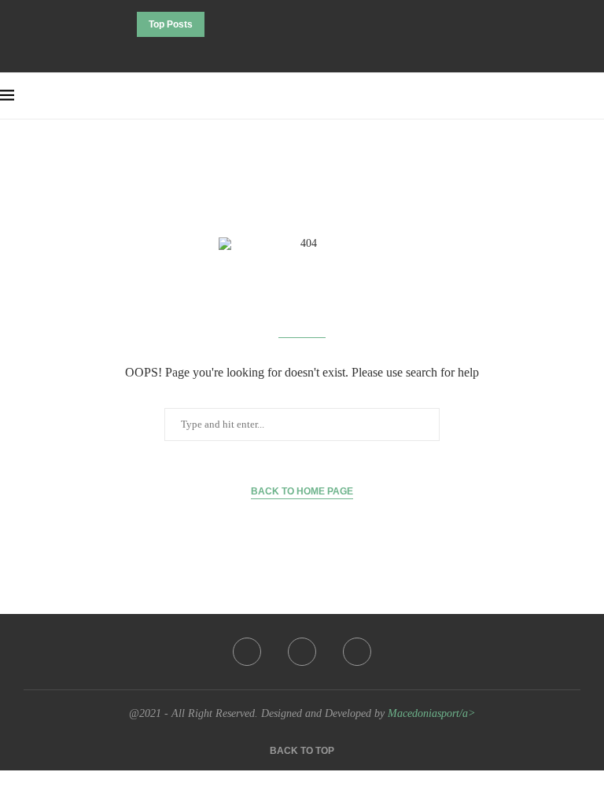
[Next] (240, 24)
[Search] (596, 96)
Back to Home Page (302, 491)
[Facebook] (281, 51)
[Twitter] (302, 51)
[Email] (323, 51)
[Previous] (219, 24)
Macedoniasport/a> (431, 713)
